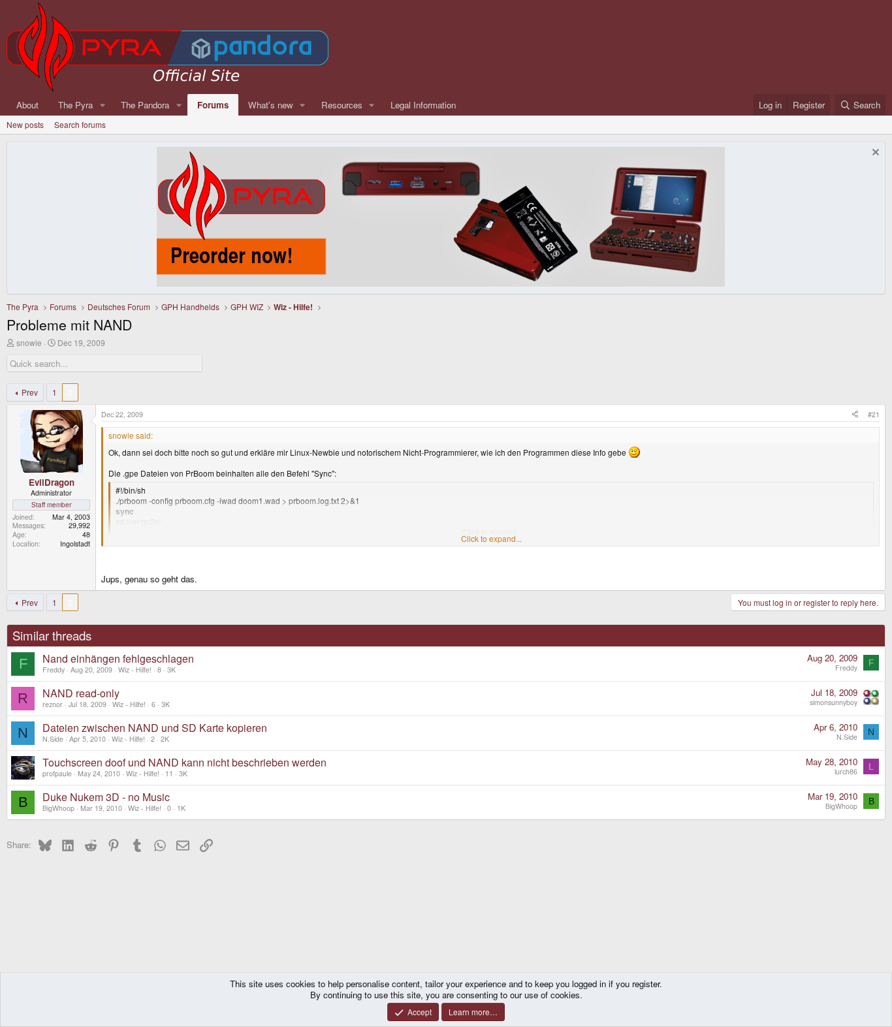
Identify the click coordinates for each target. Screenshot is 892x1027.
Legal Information (423, 105)
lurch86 (846, 771)
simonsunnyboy (833, 702)
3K (171, 669)
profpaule (57, 773)
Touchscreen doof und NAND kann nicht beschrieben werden (184, 762)
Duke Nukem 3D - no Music (106, 796)
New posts (25, 124)
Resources (341, 105)
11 (169, 773)
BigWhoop (58, 808)
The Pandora (145, 105)
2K (165, 739)
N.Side (52, 739)
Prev (30, 392)
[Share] (855, 414)
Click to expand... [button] (491, 538)
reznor (52, 704)
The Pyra (75, 105)
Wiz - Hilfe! (134, 669)
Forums (213, 105)
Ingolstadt (75, 543)
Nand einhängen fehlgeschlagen (118, 658)
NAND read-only (80, 693)
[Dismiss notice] (874, 154)
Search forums (80, 124)
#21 (874, 414)
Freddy (53, 669)
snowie (29, 342)
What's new (270, 105)
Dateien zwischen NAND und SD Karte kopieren (154, 727)
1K (181, 808)
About (27, 105)
